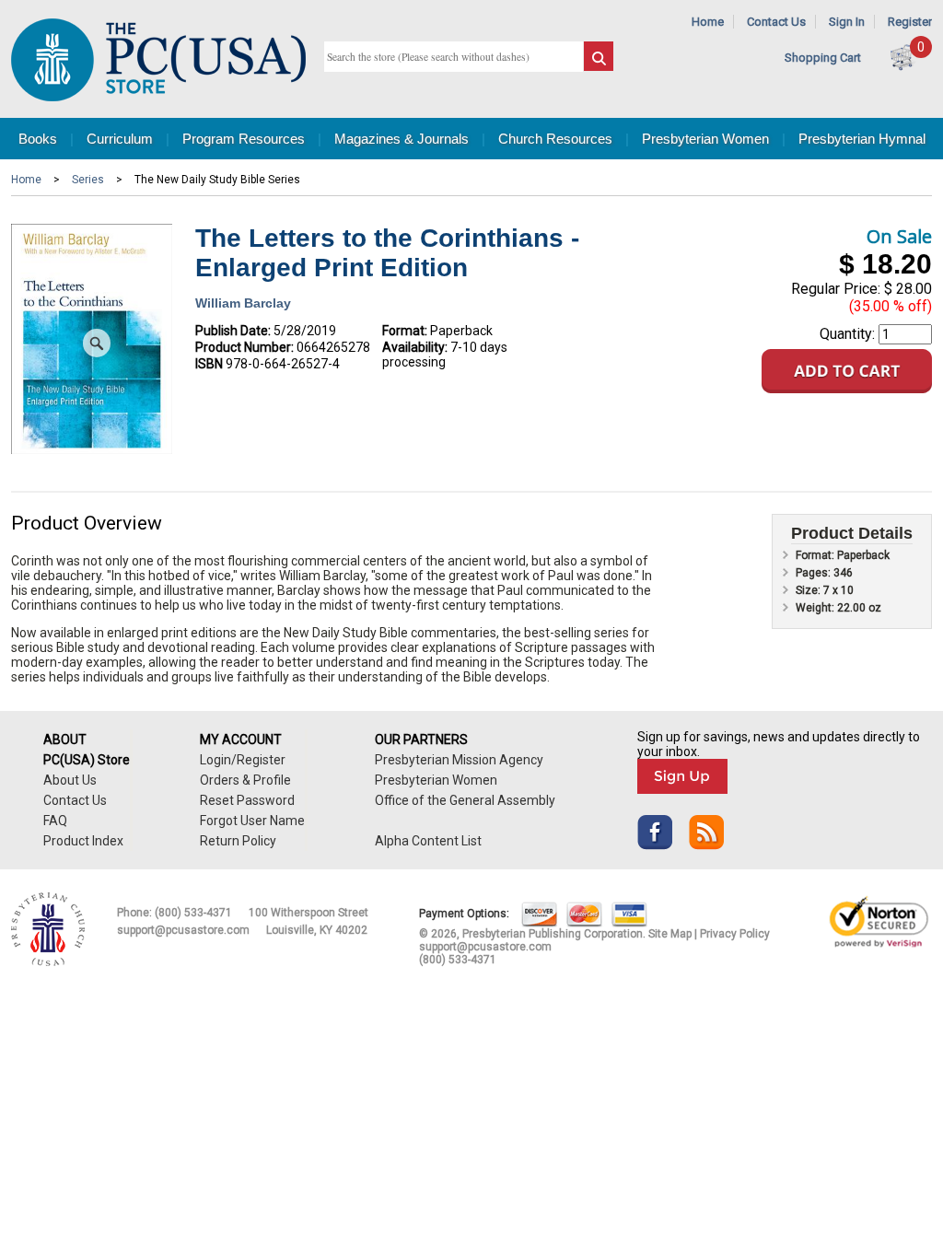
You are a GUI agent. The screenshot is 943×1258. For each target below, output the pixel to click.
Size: (809, 590)
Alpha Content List (428, 840)
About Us (70, 780)
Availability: (415, 347)
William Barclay (243, 303)
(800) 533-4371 (193, 912)
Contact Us (776, 22)
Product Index (83, 840)
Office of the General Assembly (465, 800)
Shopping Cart (823, 57)
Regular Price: (835, 288)
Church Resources (555, 138)
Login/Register (242, 759)
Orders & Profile (245, 780)
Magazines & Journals (401, 138)
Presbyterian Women (705, 138)
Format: (404, 330)
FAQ (55, 820)
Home (708, 22)
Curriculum (120, 138)
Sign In (847, 22)
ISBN (209, 363)
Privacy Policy (735, 933)
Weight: (816, 607)
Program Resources (243, 138)
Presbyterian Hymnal (862, 138)
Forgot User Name (252, 820)
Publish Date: (233, 330)
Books (37, 138)
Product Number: (244, 347)
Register (910, 22)
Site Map (670, 933)
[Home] (158, 97)
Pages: (814, 572)
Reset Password (247, 800)
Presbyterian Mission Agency (459, 759)
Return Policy (238, 840)
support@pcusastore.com (183, 930)
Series (88, 179)
